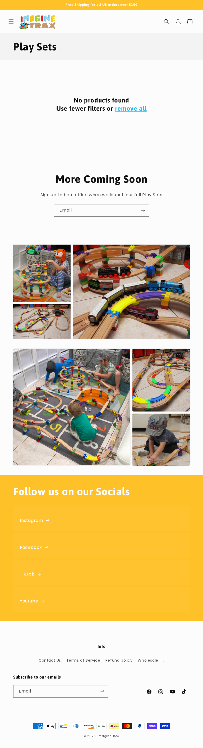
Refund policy (119, 660)
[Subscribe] (143, 210)
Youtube (29, 601)
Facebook (31, 547)
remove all (131, 108)
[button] (11, 21)
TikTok (27, 574)
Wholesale (148, 660)
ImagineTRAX (108, 736)
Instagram (31, 520)
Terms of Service (83, 660)
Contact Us (50, 660)
